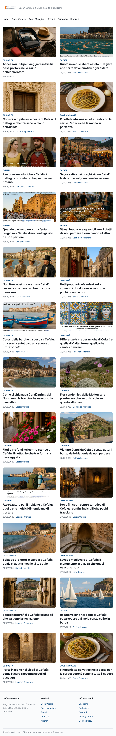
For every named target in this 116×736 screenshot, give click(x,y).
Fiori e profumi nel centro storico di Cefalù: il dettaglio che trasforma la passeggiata (27, 453)
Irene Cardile (22, 351)
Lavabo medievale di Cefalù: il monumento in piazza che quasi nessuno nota (82, 563)
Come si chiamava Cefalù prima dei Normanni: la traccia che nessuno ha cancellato (28, 398)
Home (6, 19)
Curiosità (63, 19)
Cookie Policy (85, 720)
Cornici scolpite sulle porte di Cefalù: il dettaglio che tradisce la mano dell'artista (29, 123)
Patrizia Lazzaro (80, 72)
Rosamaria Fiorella (81, 351)
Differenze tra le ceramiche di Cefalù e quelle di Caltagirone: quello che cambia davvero (86, 343)
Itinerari (74, 19)
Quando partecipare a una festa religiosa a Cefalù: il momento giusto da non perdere (28, 233)
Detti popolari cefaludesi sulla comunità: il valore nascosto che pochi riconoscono (82, 288)
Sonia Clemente (80, 131)
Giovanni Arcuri (23, 241)
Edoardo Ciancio (23, 517)
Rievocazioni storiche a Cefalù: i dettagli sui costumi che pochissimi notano (27, 178)
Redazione (84, 708)
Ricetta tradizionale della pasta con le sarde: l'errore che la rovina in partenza (85, 123)
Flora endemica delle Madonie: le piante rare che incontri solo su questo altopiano (82, 398)
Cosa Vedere (19, 19)
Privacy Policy (86, 716)
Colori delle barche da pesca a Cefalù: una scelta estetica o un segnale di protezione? (29, 343)
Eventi (51, 19)
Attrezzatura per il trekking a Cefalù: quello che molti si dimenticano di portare (28, 508)
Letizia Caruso (22, 407)
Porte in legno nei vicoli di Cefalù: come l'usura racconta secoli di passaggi (26, 673)
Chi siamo (83, 703)
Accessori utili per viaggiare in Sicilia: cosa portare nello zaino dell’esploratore (28, 68)
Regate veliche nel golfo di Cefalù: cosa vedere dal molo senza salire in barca (85, 618)
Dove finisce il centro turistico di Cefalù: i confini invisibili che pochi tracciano (84, 508)
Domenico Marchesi (25, 186)
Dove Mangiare (37, 19)
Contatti (83, 712)
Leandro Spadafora (25, 131)
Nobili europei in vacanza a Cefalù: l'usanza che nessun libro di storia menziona (26, 288)
